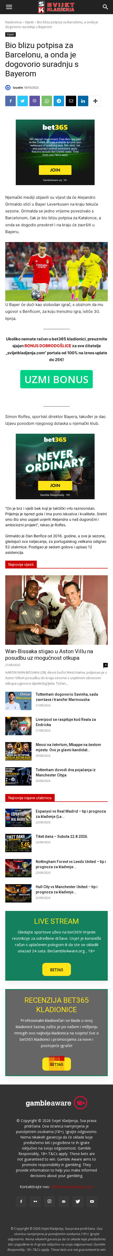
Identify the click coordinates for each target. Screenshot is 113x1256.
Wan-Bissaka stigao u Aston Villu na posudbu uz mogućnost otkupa (49, 654)
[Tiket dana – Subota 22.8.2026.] (18, 843)
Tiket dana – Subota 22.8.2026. (62, 836)
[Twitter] (22, 101)
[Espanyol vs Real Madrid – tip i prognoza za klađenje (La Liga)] (18, 818)
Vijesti (29, 22)
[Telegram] (59, 101)
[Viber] (34, 101)
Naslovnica (13, 22)
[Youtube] (92, 1201)
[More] (95, 101)
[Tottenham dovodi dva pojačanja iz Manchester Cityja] (18, 776)
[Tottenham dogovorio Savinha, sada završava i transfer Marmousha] (18, 701)
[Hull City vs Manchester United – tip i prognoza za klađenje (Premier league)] (18, 893)
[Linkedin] (83, 101)
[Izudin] (8, 87)
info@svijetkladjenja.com (72, 1186)
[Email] (71, 101)
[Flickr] (35, 1201)
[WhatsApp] (47, 101)
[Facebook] (10, 101)
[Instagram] (49, 1201)
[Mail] (63, 1201)
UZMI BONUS (56, 379)
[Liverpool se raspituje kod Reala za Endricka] (18, 726)
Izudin (18, 87)
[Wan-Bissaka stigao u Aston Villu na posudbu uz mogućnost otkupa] (56, 610)
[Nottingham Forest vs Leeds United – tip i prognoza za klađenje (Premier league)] (18, 868)
